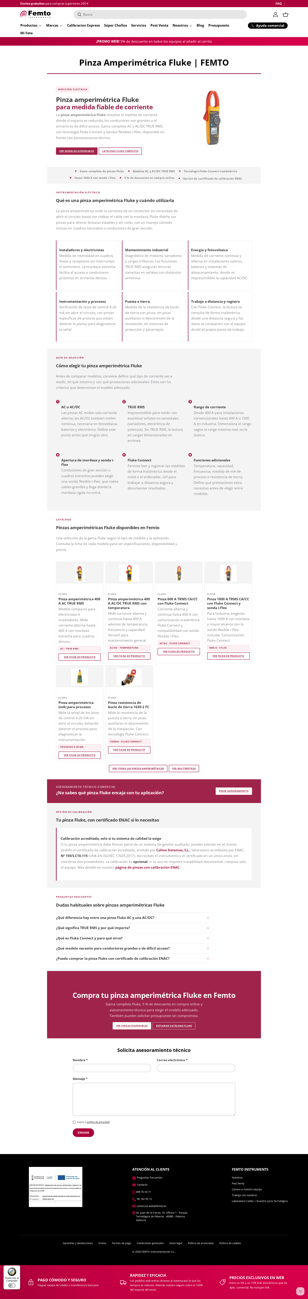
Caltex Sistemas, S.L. (173, 850)
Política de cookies (230, 1243)
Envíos (102, 1243)
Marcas (52, 25)
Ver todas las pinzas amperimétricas (138, 768)
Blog (200, 25)
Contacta (142, 1184)
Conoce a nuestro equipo (247, 1189)
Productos (28, 25)
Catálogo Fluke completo (120, 151)
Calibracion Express (83, 25)
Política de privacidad (201, 1243)
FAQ (279, 3)
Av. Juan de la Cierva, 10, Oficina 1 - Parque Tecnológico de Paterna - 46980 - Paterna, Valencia (162, 1216)
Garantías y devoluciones (78, 1243)
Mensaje (79, 1079)
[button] (285, 14)
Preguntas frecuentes (150, 1177)
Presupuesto (218, 25)
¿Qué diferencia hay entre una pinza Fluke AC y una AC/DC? (105, 917)
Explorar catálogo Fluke (174, 1025)
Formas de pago (121, 1243)
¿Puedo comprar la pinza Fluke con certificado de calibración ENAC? (113, 958)
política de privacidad (98, 1122)
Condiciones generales (150, 1243)
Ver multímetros (184, 768)
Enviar (83, 1133)
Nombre (79, 1060)
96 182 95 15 (144, 1199)
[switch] (12, 1285)
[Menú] (18, 1267)
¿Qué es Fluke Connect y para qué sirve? (89, 938)
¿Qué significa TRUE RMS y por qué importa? (93, 927)
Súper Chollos (115, 25)
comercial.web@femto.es (151, 1206)
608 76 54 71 (143, 1191)
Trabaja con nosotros (244, 1195)
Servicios (138, 25)
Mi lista (26, 33)
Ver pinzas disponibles (132, 1025)
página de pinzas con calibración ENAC (147, 867)
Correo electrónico (171, 1060)
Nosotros (180, 25)
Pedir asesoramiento (234, 790)
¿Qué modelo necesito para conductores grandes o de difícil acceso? (113, 948)
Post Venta (159, 25)
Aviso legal (176, 1243)
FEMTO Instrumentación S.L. (158, 1251)
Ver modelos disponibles (76, 151)
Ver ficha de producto (79, 657)
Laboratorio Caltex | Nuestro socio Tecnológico (260, 1201)
